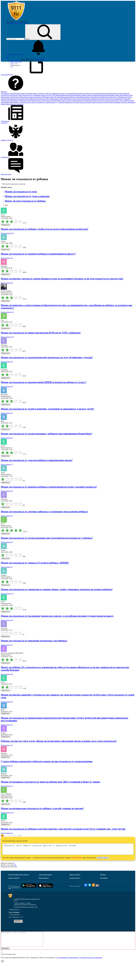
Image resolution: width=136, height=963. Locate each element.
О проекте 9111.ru (74, 878)
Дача (20, 95)
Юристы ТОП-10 (15, 60)
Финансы (99, 102)
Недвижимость (87, 99)
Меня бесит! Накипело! (38, 99)
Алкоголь (48, 93)
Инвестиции (15, 97)
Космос (105, 97)
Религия (101, 100)
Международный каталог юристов (18, 874)
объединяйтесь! (23, 22)
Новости (121, 99)
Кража (110, 97)
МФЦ (66, 99)
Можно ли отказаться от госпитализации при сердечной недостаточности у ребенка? (47, 538)
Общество (23, 100)
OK (2, 961)
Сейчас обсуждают (15, 62)
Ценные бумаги (108, 102)
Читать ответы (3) (7, 725)
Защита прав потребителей (91, 95)
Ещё (6, 205)
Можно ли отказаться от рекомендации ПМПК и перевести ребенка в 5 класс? (43, 382)
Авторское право (31, 93)
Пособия (53, 100)
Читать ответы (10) (7, 233)
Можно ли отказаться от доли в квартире (27, 196)
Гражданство (14, 95)
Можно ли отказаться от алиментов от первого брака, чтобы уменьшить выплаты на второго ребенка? (57, 589)
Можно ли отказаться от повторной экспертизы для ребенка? (34, 640)
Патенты (34, 100)
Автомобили (5, 93)
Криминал (122, 97)
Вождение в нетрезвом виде (120, 93)
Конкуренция (65, 97)
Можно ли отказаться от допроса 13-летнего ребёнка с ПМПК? (35, 562)
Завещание (78, 95)
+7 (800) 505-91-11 (13, 909)
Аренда (62, 93)
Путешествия (88, 100)
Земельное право (114, 95)
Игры (122, 95)
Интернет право (49, 97)
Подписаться (5, 224)
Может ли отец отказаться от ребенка (25, 201)
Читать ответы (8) (7, 283)
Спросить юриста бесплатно (14, 54)
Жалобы (58, 95)
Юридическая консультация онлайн (16, 23)
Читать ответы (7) (7, 413)
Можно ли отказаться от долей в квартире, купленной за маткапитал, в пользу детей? (47, 409)
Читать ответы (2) (7, 516)
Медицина (26, 99)
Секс (121, 100)
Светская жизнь (109, 100)
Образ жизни (5, 100)
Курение (4, 99)
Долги (30, 95)
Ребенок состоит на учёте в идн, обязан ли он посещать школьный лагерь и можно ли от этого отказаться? (59, 741)
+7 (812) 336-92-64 (14, 914)
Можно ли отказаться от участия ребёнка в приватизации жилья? (37, 460)
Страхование (40, 102)
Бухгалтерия (95, 93)
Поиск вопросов (44, 878)
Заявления (104, 95)
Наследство (77, 99)
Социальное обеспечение (9, 102)
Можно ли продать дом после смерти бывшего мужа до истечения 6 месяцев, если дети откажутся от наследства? (62, 278)
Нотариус (127, 99)
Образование (14, 100)
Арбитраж (55, 93)
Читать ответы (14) (7, 312)
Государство (5, 95)
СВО (117, 100)
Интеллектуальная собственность (31, 97)
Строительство (50, 102)
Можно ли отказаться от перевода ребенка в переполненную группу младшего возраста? (49, 487)
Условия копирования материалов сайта (26, 907)
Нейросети (96, 99)
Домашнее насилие (39, 95)
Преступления (72, 100)
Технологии (69, 102)
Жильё (71, 95)
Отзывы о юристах (13, 878)
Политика (46, 100)
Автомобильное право (17, 93)
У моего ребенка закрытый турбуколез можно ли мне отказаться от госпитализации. (47, 761)
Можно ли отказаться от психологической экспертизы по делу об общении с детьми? (47, 357)
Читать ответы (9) (7, 361)
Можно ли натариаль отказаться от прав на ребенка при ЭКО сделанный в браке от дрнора (50, 781)
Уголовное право (90, 102)
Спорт (33, 102)
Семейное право (128, 100)
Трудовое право (78, 102)
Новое (13, 64)
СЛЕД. (19, 835)
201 (15, 865)
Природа (80, 100)
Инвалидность (6, 97)
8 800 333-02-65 (76, 857)
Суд (56, 102)
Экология (124, 102)
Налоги (70, 99)
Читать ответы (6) (7, 438)
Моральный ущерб (57, 99)
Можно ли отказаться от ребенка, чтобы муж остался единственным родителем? (44, 229)
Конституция (75, 97)
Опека (29, 100)
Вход (7, 57)
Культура (129, 97)
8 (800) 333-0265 (40, 59)
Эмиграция (131, 102)
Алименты (41, 93)
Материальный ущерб (14, 99)
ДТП (53, 95)
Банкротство (81, 93)
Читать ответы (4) (7, 258)
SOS (11, 67)
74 (13, 863)
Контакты (103, 874)
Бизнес (88, 93)
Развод (95, 100)
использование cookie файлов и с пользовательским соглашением (79, 957)
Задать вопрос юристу (45, 874)
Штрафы (117, 102)
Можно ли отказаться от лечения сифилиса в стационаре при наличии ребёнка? (44, 511)
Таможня (61, 102)
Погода (40, 100)
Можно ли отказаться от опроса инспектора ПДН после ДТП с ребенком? (41, 332)
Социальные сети (24, 102)
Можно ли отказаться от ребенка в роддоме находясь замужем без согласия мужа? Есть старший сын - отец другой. (63, 829)
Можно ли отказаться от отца (21, 191)
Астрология (69, 93)
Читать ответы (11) (7, 593)
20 (14, 835)
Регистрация (104, 878)
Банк (75, 93)
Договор (25, 95)
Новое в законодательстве (109, 99)
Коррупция (99, 97)
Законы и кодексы (74, 874)
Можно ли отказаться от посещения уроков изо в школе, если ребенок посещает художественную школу (57, 616)
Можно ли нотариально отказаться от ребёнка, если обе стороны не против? (42, 808)
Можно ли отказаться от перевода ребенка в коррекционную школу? (38, 253)
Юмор (3, 104)
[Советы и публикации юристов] (16, 20)
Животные (65, 95)
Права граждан (61, 100)
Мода (48, 99)
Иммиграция (128, 95)
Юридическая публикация (14, 104)
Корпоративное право (87, 97)
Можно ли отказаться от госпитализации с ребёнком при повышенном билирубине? (46, 433)
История (58, 97)
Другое (49, 95)
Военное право (105, 93)
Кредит (115, 97)
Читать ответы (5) (7, 386)
